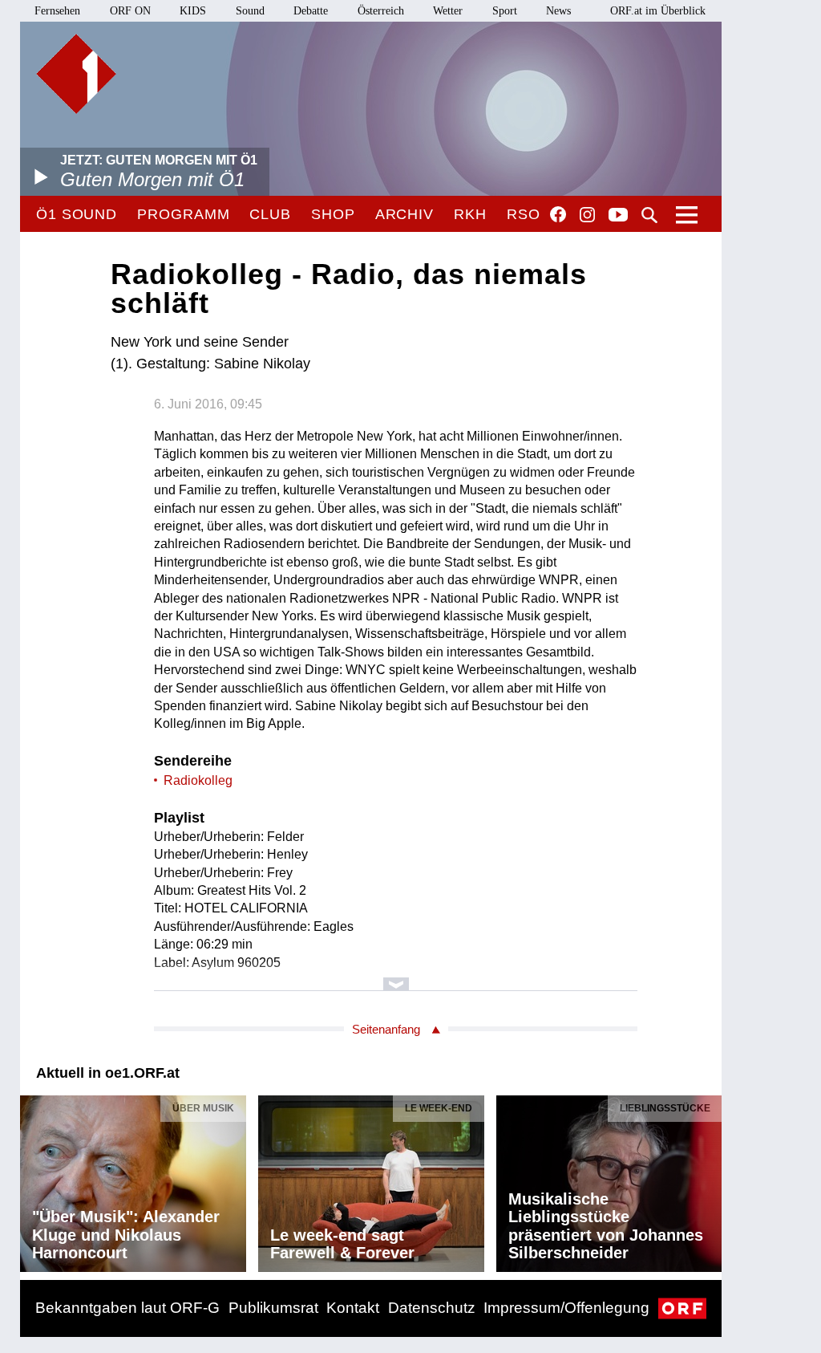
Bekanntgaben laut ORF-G (127, 1307)
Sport (504, 11)
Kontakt (352, 1307)
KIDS (193, 11)
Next (709, 1180)
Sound (250, 11)
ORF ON (130, 11)
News (558, 11)
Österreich (381, 11)
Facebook (558, 214)
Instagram (587, 215)
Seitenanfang (386, 1029)
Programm (183, 214)
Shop (333, 214)
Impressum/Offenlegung (566, 1307)
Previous (33, 1180)
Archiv (404, 214)
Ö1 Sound (76, 214)
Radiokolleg (198, 780)
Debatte (310, 11)
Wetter (448, 11)
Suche (649, 215)
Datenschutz (431, 1307)
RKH (470, 214)
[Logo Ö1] (76, 74)
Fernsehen (57, 11)
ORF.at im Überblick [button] (658, 11)
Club (270, 214)
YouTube (618, 216)
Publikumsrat (273, 1307)
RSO (523, 214)
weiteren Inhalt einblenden (395, 976)
